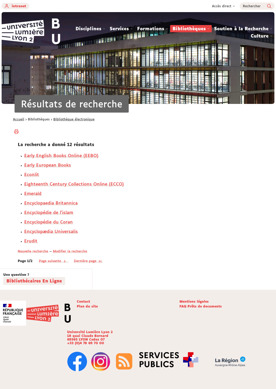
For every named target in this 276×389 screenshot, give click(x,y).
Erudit (30, 241)
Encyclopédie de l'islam (48, 212)
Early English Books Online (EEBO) (61, 155)
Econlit (31, 174)
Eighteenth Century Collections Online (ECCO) (74, 184)
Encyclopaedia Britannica (51, 203)
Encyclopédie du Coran (48, 222)
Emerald (32, 193)
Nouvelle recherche (33, 251)
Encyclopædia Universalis (51, 231)
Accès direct (221, 6)
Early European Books (47, 165)
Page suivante (50, 261)
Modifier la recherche (70, 251)
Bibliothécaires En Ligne (34, 280)
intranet (19, 6)
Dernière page (86, 261)
